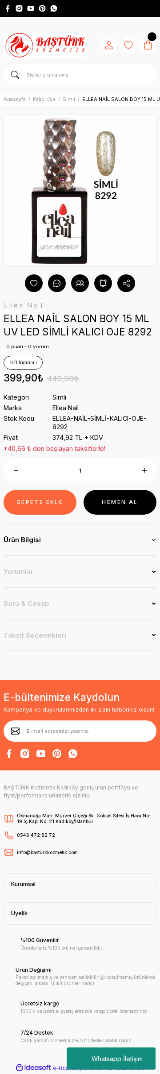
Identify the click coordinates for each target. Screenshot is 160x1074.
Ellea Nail (65, 408)
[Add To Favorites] (34, 283)
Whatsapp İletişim (117, 1058)
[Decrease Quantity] (16, 470)
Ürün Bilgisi (22, 539)
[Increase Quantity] (144, 470)
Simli (59, 397)
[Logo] (45, 45)
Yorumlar (18, 571)
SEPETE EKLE (40, 502)
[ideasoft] (33, 1068)
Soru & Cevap (26, 603)
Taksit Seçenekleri (35, 635)
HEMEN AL (120, 502)
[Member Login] (109, 45)
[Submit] (15, 731)
